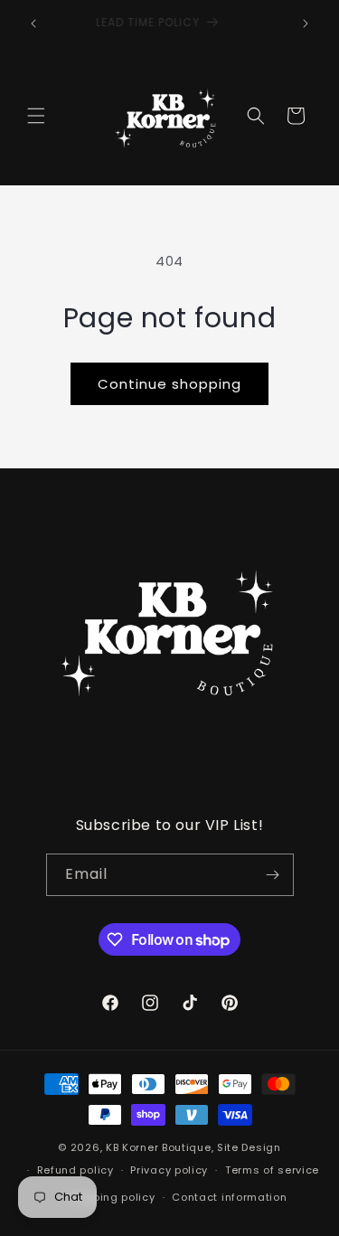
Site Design (249, 1147)
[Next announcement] (305, 23)
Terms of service (272, 1170)
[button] (36, 116)
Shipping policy (112, 1197)
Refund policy (75, 1170)
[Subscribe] (273, 875)
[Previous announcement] (33, 23)
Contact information (229, 1197)
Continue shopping (169, 383)
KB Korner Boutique (159, 1147)
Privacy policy (169, 1170)
